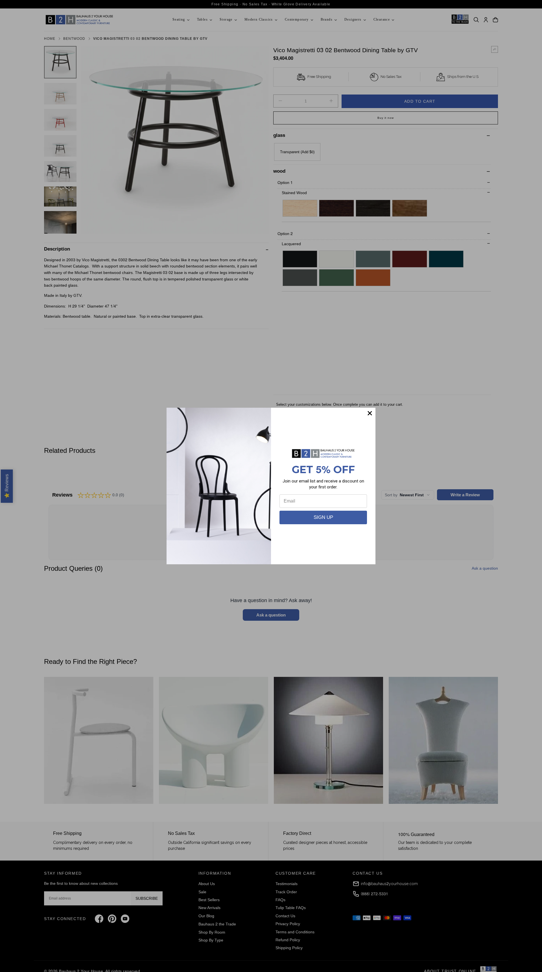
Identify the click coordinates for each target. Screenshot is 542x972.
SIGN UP (323, 517)
